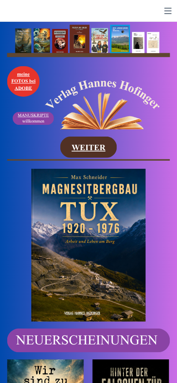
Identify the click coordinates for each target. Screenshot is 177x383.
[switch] (167, 10)
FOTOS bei (23, 81)
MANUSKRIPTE (33, 115)
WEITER (89, 147)
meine (23, 74)
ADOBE (23, 88)
